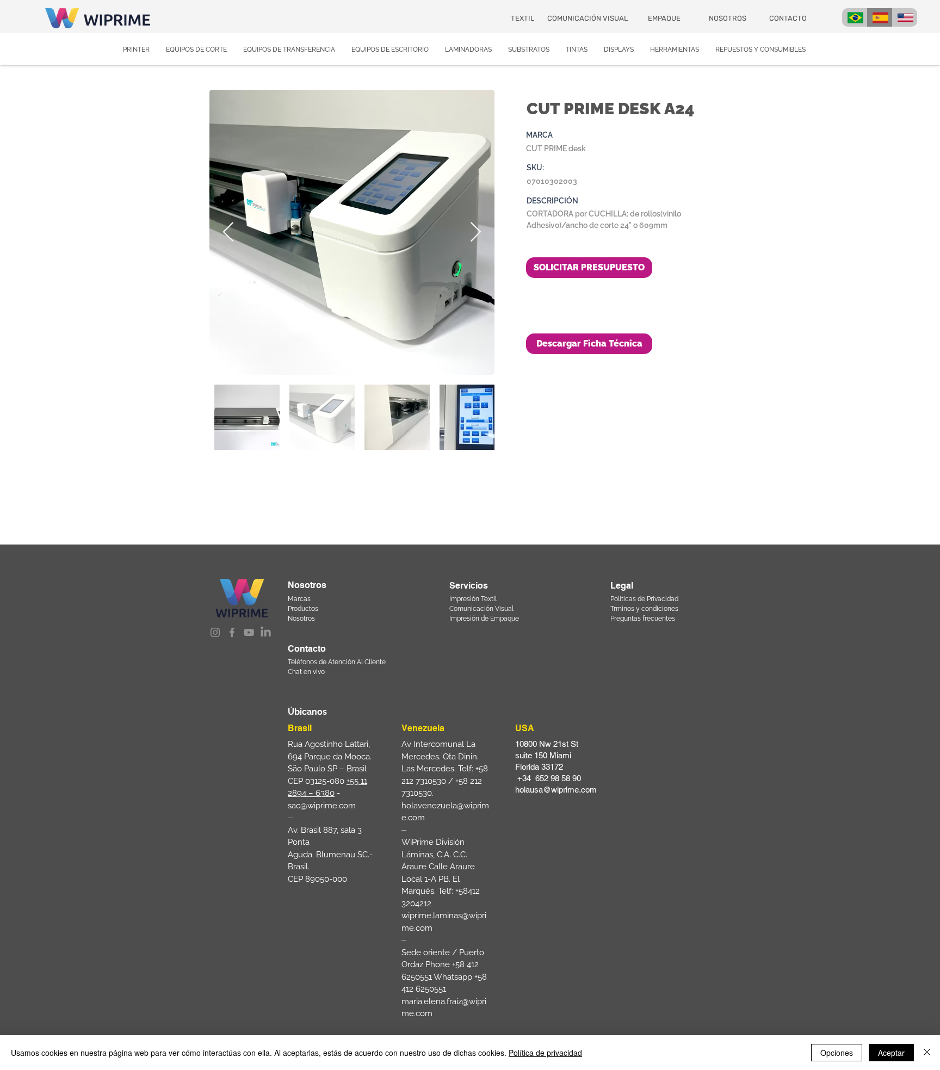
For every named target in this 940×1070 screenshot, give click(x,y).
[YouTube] (249, 632)
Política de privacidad (545, 1052)
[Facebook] (232, 632)
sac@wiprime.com (322, 806)
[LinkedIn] (265, 632)
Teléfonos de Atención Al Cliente (337, 662)
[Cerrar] (926, 1052)
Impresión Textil (473, 599)
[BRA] (854, 17)
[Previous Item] (228, 232)
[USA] (904, 17)
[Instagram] (215, 632)
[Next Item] (475, 232)
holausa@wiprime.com (556, 789)
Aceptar (891, 1052)
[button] (589, 343)
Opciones (836, 1052)
